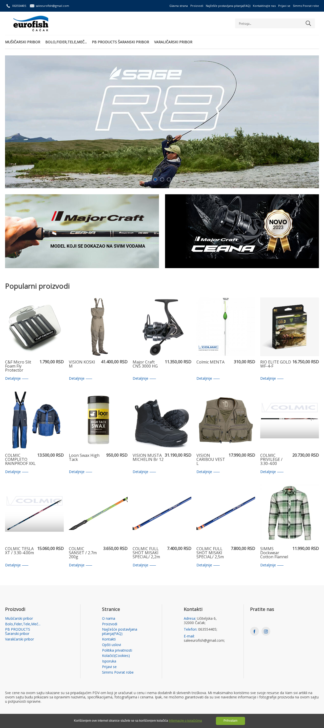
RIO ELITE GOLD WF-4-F (275, 364)
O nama (108, 618)
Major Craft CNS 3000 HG (145, 364)
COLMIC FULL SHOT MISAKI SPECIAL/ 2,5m (210, 553)
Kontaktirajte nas (264, 5)
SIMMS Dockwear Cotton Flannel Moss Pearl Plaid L (274, 553)
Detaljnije (13, 378)
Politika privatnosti (117, 650)
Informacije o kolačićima (185, 720)
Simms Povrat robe (306, 5)
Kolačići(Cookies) (116, 656)
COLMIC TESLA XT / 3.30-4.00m (19, 551)
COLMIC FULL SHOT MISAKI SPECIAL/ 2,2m (146, 553)
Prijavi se (284, 5)
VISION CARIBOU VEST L (210, 459)
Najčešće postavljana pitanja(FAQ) (228, 5)
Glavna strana (178, 5)
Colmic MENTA (210, 362)
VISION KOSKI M (82, 364)
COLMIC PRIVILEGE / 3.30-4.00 (271, 459)
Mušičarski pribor (22, 41)
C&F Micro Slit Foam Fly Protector (18, 366)
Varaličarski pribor (173, 41)
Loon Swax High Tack (84, 457)
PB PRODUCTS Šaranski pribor (120, 41)
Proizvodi (196, 5)
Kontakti (109, 639)
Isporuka (109, 661)
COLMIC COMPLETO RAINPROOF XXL (20, 459)
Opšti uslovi (111, 645)
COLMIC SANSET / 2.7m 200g (83, 553)
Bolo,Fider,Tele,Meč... (66, 41)
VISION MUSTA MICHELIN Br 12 (148, 457)
